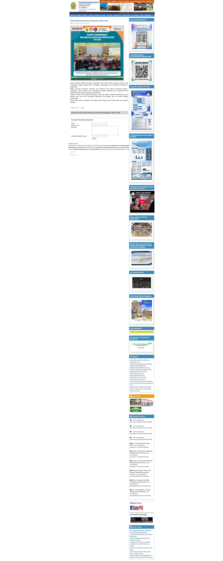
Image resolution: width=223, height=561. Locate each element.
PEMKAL (114, 1)
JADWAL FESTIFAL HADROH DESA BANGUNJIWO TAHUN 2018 (140, 370)
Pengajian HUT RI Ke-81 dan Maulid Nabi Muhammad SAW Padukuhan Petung (140, 544)
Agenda (135, 356)
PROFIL (103, 1)
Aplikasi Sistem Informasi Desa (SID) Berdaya (96, 145)
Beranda (73, 15)
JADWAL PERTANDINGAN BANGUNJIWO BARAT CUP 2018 (140, 367)
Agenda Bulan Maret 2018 (137, 375)
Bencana (109, 15)
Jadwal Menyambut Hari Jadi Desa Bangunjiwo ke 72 (139, 361)
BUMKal (126, 1)
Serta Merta (148, 15)
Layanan (91, 15)
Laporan (84, 15)
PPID (141, 15)
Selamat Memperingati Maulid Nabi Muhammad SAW (140, 539)
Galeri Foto (136, 396)
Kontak (104, 15)
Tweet (82, 107)
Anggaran (97, 15)
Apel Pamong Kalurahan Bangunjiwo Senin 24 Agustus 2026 (140, 552)
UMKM (79, 15)
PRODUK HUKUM (140, 1)
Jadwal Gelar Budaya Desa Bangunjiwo (141, 364)
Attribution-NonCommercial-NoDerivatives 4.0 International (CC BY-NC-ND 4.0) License (125, 149)
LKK (132, 1)
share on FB (74, 107)
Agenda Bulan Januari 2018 (138, 379)
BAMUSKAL (149, 1)
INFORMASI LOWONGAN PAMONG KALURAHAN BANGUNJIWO (140, 531)
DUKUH (120, 1)
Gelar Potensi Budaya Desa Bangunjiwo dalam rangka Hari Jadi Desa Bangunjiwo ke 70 (141, 383)
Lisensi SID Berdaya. (90, 147)
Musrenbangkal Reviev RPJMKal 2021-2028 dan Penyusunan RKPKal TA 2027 (141, 556)
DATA (108, 1)
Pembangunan (126, 15)
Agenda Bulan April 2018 (137, 373)
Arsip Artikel (136, 527)
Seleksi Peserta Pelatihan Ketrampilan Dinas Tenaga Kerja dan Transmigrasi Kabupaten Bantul (140, 389)
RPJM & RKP (117, 15)
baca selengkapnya (138, 420)
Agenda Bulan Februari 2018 (138, 377)
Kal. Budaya (135, 15)
